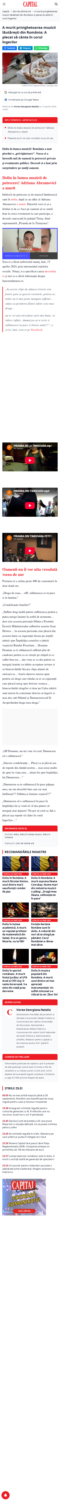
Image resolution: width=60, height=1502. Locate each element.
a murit (21, 204)
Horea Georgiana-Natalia (26, 106)
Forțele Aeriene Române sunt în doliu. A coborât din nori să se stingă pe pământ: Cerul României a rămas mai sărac (43, 934)
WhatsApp (42, 48)
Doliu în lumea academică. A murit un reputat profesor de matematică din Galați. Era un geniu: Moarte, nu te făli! (14, 932)
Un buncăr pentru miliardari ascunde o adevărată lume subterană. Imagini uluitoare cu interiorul (28, 1169)
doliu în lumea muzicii (31, 834)
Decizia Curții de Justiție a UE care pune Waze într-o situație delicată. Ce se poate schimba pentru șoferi (29, 1124)
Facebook (11, 48)
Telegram (27, 48)
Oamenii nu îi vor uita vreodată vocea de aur (30, 138)
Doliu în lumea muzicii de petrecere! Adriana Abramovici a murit (31, 129)
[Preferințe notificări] (5, 1495)
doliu (14, 199)
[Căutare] (56, 4)
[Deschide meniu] (4, 4)
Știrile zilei (13, 1088)
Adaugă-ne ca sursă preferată (24, 92)
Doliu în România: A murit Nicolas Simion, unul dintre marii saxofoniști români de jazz (15, 884)
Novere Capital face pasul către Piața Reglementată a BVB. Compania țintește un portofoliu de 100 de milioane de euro (26, 1146)
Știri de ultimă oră (25, 843)
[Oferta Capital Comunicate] (30, 1197)
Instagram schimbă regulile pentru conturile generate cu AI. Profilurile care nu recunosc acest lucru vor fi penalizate (26, 1111)
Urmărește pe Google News (23, 99)
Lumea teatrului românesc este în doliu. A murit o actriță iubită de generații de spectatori (28, 1157)
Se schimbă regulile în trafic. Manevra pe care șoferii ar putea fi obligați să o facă (28, 1135)
